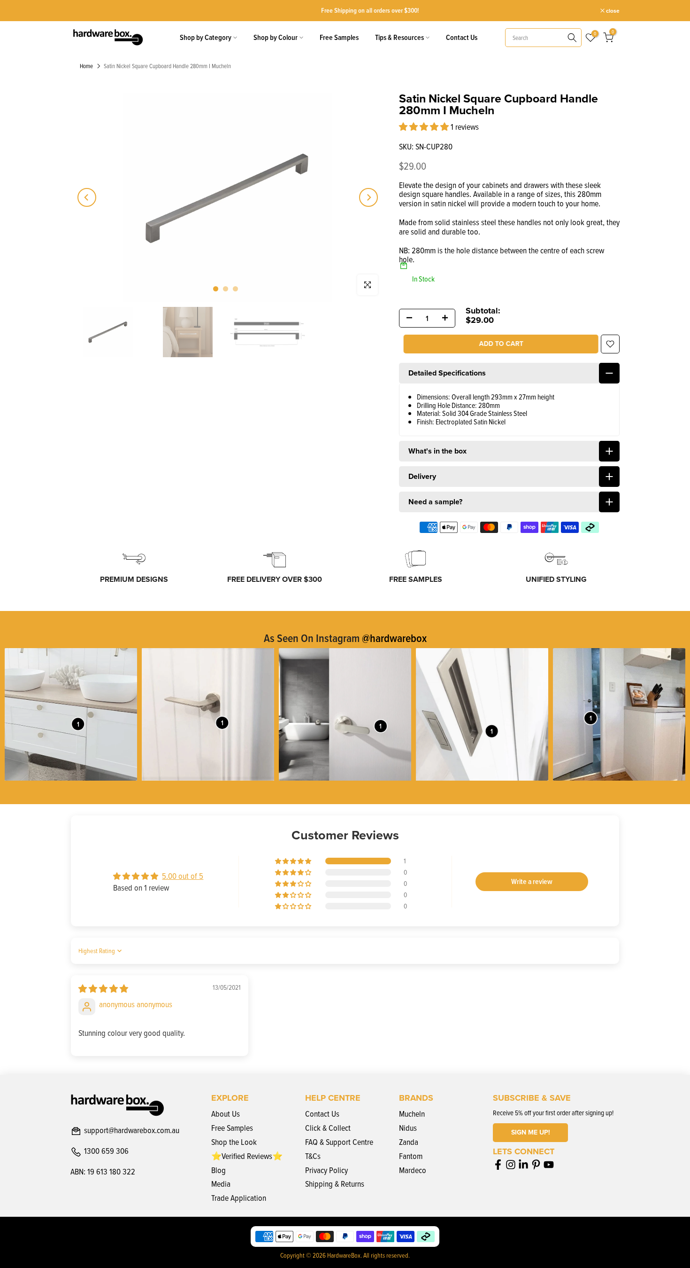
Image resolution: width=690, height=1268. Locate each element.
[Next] (368, 197)
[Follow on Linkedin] (523, 1164)
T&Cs (313, 1156)
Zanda (408, 1142)
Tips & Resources (399, 37)
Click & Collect (328, 1128)
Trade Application (238, 1198)
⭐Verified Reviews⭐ (247, 1156)
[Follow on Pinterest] (536, 1164)
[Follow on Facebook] (498, 1164)
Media (220, 1184)
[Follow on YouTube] (549, 1164)
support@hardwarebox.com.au (131, 1131)
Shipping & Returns (334, 1184)
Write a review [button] (531, 881)
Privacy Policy (326, 1170)
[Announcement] (345, 10)
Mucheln (412, 1113)
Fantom (410, 1156)
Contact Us (461, 37)
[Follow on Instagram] (511, 1164)
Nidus (408, 1128)
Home (86, 66)
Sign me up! (530, 1132)
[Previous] (86, 197)
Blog (218, 1170)
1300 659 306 (106, 1151)
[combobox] (543, 37)
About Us (225, 1113)
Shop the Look (234, 1142)
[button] (425, 127)
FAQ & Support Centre (339, 1142)
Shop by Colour (275, 37)
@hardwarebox (394, 638)
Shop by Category (205, 37)
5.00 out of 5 (182, 876)
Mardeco (412, 1170)
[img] (103, 988)
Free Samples (339, 37)
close (82, 11)
